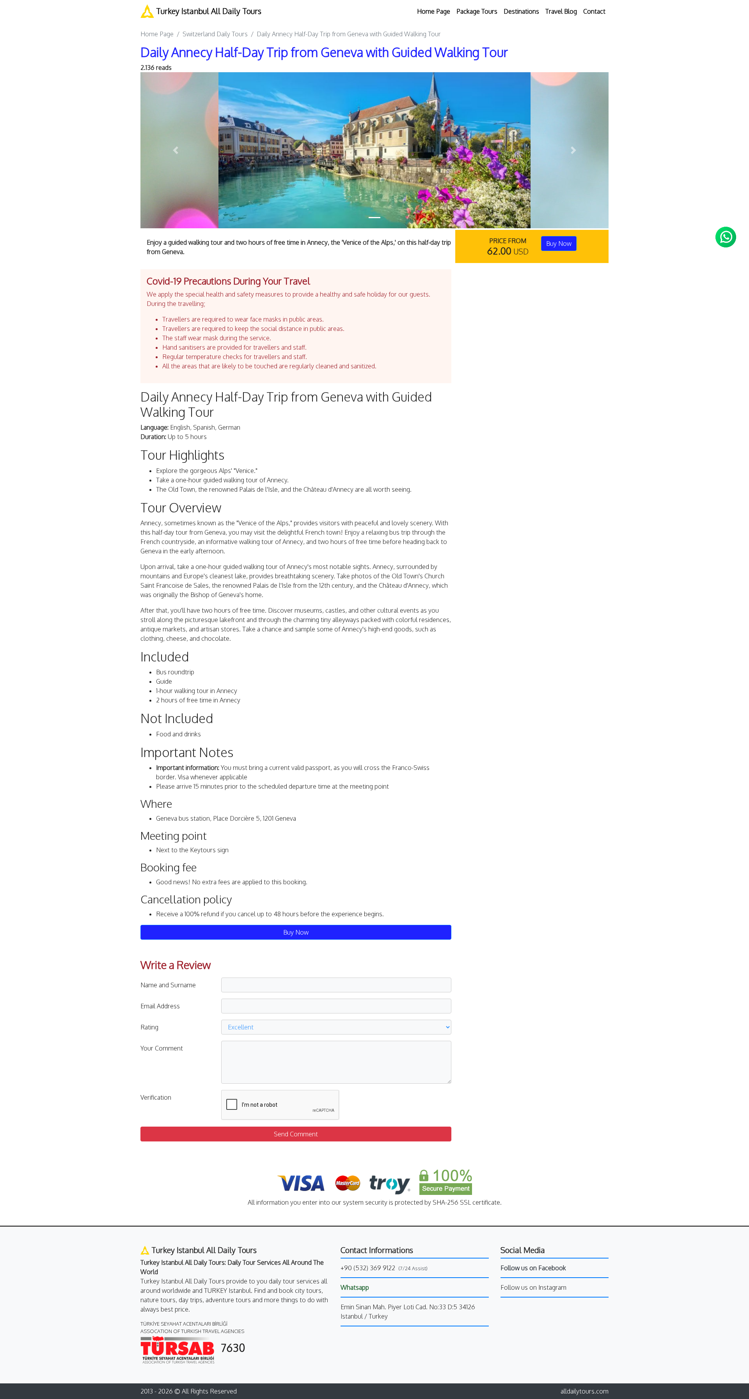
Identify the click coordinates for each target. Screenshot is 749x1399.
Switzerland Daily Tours (215, 34)
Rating (149, 1027)
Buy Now (559, 243)
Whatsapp (355, 1287)
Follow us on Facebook (533, 1268)
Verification (155, 1097)
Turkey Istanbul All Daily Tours (207, 11)
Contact (594, 11)
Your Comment (161, 1048)
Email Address (160, 1006)
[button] (175, 150)
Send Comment (296, 1134)
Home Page (433, 11)
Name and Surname (168, 985)
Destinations (521, 11)
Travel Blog (561, 11)
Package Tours (476, 11)
